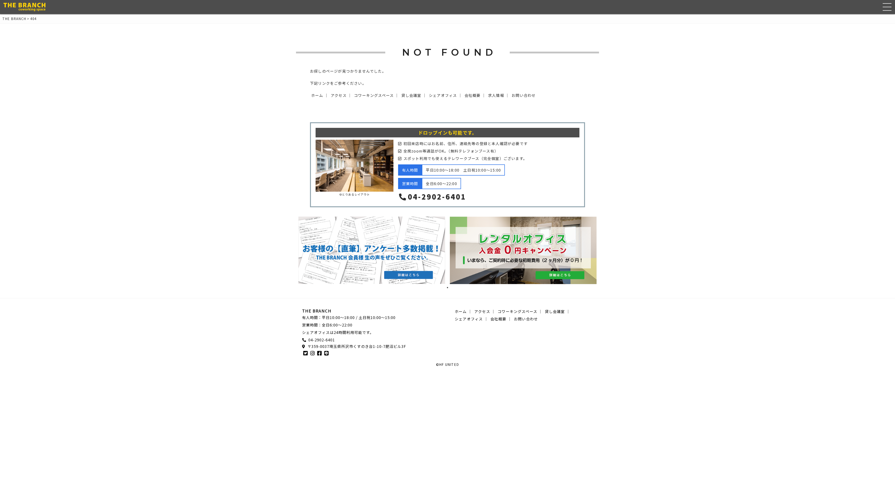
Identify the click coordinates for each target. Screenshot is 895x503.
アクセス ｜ (341, 95)
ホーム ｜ (319, 95)
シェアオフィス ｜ (445, 95)
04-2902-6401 (437, 196)
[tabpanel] (371, 250)
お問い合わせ (524, 95)
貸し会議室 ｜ (414, 95)
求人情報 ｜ (498, 95)
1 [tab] (447, 287)
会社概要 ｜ (475, 95)
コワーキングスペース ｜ (376, 95)
